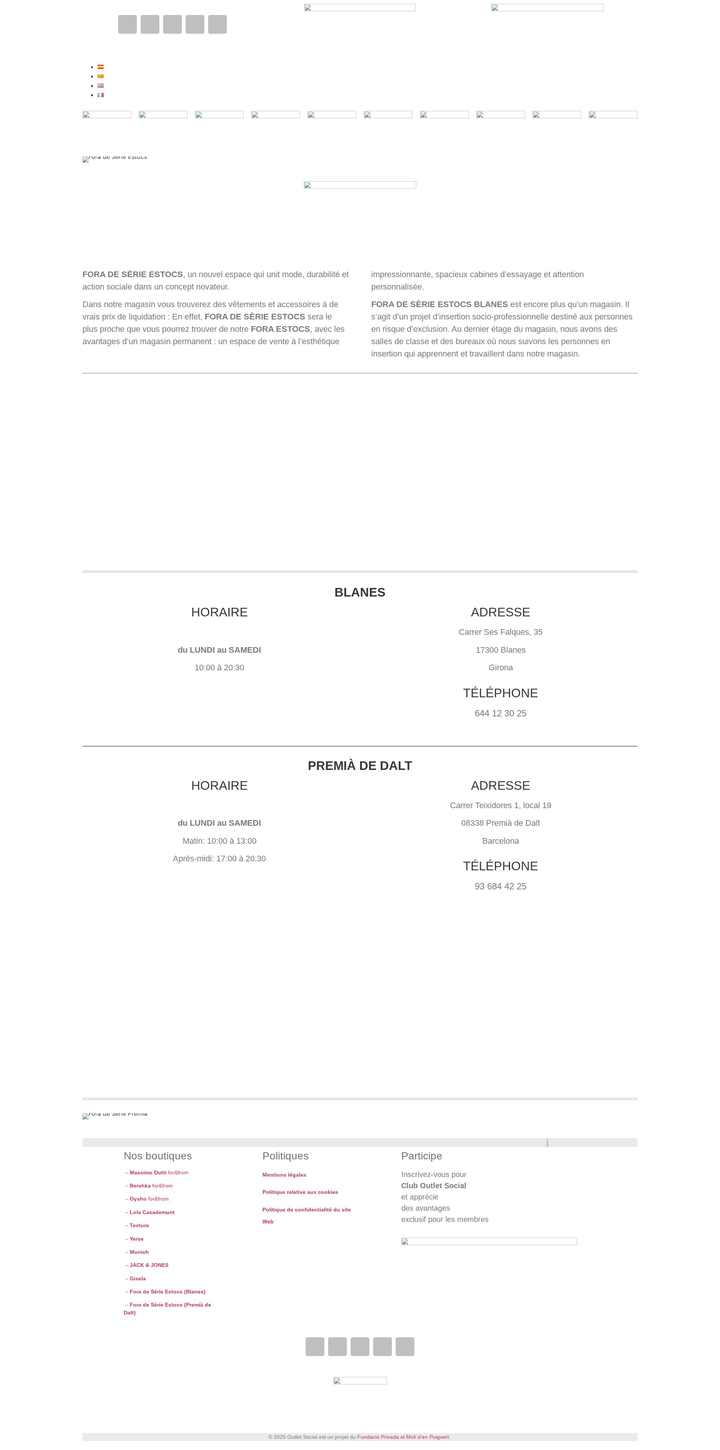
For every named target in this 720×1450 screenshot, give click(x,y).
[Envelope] (217, 24)
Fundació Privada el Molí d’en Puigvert (403, 1437)
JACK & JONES (149, 1265)
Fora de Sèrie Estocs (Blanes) (168, 1292)
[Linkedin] (195, 24)
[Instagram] (150, 24)
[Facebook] (127, 24)
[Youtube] (172, 24)
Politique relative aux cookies (300, 1192)
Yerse (137, 1239)
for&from (158, 1173)
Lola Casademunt (152, 1212)
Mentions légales (284, 1175)
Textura (139, 1225)
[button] (276, 34)
